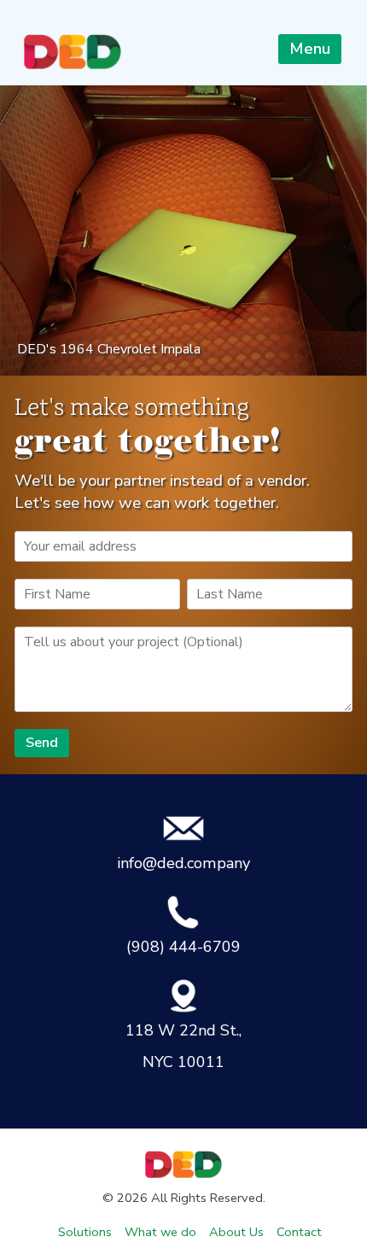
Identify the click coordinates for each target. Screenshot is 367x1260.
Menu (309, 49)
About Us (236, 1231)
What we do (160, 1231)
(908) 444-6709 (183, 946)
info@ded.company (183, 863)
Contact (299, 1231)
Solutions (85, 1231)
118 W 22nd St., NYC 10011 (183, 1045)
